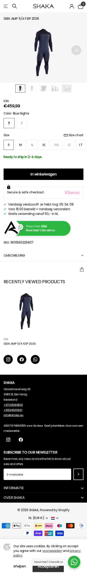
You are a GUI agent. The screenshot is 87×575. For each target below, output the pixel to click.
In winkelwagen (43, 174)
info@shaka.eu (13, 415)
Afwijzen (19, 566)
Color (16, 113)
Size (43, 135)
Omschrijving (14, 255)
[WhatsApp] (35, 359)
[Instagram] (8, 359)
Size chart (76, 135)
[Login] (72, 6)
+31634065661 (13, 410)
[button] (76, 50)
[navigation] (20, 88)
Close (43, 488)
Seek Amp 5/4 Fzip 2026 (20, 344)
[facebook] (21, 359)
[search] (14, 6)
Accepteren (48, 566)
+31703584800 (13, 405)
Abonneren (78, 474)
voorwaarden (52, 551)
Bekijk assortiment (6, 6)
